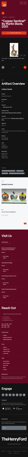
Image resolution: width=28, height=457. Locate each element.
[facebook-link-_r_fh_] (3, 394)
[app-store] (7, 408)
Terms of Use (17, 453)
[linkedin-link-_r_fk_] (13, 394)
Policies (9, 451)
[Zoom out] (18, 55)
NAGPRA (3, 451)
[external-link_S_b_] (14, 319)
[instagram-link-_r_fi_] (6, 394)
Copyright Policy (17, 451)
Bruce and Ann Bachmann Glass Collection (11, 112)
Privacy (24, 451)
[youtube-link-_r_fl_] (17, 394)
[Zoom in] (15, 55)
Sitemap (10, 453)
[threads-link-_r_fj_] (10, 394)
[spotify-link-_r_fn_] (24, 394)
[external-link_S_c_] (14, 320)
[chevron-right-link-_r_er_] (25, 223)
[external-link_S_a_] (14, 317)
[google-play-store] (18, 408)
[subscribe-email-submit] (24, 428)
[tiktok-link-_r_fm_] (20, 394)
